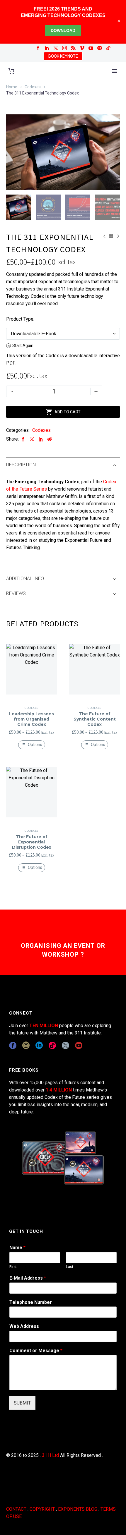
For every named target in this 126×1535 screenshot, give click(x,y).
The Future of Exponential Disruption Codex (31, 842)
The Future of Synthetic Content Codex (95, 719)
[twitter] (65, 1045)
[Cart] (11, 71)
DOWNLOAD (63, 30)
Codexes (33, 87)
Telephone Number (30, 1302)
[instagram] (26, 1045)
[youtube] (78, 1045)
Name (17, 1247)
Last (69, 1266)
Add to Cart (63, 411)
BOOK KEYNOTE (63, 56)
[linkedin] (39, 1045)
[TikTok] (108, 48)
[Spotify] (99, 48)
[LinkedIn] (46, 48)
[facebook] (12, 1045)
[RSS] (73, 48)
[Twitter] (55, 48)
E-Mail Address (27, 1278)
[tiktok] (52, 1045)
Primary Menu (114, 71)
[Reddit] (49, 439)
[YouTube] (90, 48)
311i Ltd (50, 1455)
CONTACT (16, 1509)
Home (11, 87)
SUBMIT (22, 1403)
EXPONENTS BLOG (77, 1509)
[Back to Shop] (111, 236)
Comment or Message (35, 1350)
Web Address (24, 1326)
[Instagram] (64, 48)
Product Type (19, 319)
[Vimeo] (82, 48)
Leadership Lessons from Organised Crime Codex (31, 719)
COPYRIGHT (42, 1509)
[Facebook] (38, 48)
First (13, 1266)
